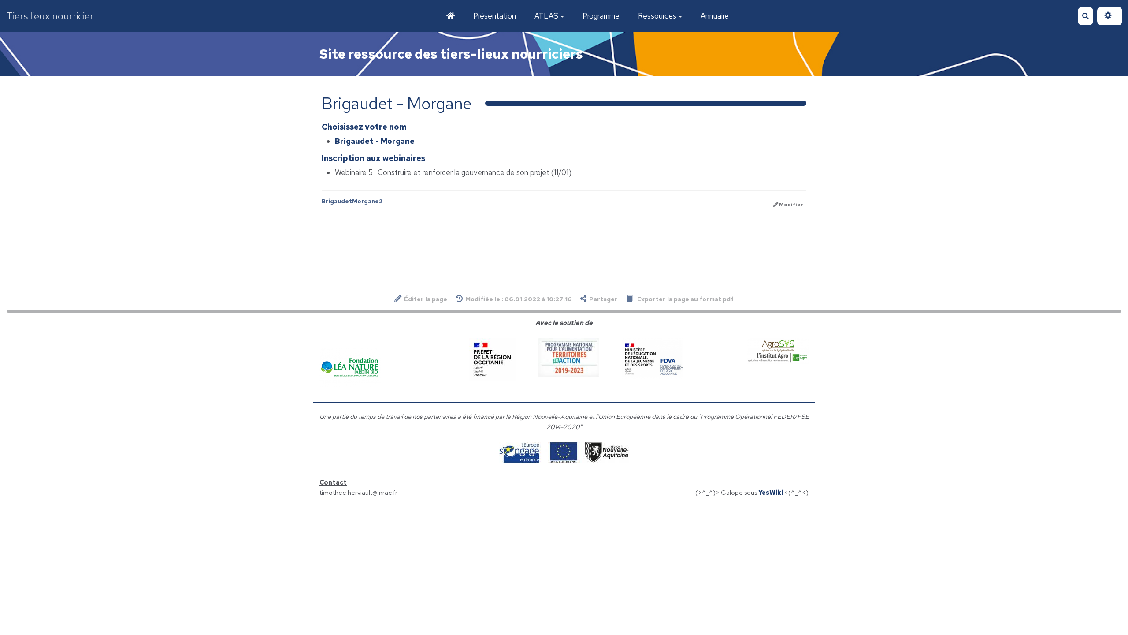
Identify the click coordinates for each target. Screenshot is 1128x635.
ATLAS (546, 16)
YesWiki (770, 492)
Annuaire (715, 16)
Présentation (494, 16)
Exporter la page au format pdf (685, 299)
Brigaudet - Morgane (375, 141)
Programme (601, 16)
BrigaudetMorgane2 (352, 201)
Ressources (657, 16)
